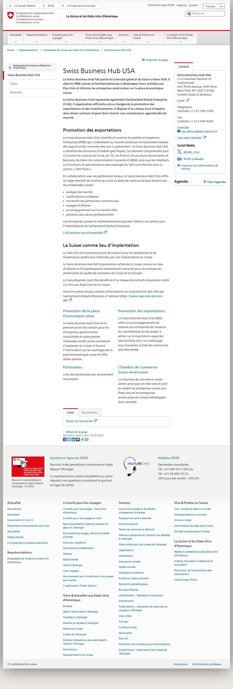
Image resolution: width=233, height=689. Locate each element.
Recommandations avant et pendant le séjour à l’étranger (85, 526)
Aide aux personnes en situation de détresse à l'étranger (144, 537)
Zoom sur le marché (79, 421)
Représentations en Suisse (78, 655)
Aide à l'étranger (73, 565)
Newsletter (13, 514)
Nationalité (125, 633)
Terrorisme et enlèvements (78, 548)
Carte (181, 100)
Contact (182, 66)
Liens (68, 412)
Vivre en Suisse (182, 520)
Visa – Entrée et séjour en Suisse (192, 509)
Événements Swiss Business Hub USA (28, 526)
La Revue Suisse (128, 627)
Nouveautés (14, 509)
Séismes (67, 554)
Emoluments (126, 601)
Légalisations (126, 550)
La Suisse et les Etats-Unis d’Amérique (180, 36)
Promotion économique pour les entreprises (144, 644)
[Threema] (78, 439)
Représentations (36, 34)
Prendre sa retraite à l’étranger (80, 623)
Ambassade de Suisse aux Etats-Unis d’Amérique (71, 50)
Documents (89, 412)
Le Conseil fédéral (24, 5)
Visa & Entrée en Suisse (143, 36)
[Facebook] (65, 439)
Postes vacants (15, 537)
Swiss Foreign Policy (185, 580)
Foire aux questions (74, 542)
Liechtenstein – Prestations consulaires (141, 595)
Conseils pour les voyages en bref (82, 518)
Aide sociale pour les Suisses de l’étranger (143, 544)
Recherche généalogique (133, 584)
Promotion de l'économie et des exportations (193, 572)
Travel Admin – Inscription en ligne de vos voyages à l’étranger (143, 608)
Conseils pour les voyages (62, 36)
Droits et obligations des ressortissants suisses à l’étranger (85, 642)
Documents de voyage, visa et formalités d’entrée (86, 535)
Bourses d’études (128, 589)
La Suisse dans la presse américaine (27, 542)
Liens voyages (71, 570)
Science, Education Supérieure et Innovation (193, 563)
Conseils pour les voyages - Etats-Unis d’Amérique (84, 511)
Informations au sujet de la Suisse (193, 526)
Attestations (126, 555)
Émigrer (67, 606)
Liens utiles (125, 616)
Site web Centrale (189, 138)
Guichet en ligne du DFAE (69, 458)
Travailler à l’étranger (75, 617)
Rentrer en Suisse (73, 628)
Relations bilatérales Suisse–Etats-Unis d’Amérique (196, 554)
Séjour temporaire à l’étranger (80, 611)
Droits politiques (128, 524)
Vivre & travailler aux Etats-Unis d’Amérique (99, 36)
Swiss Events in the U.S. (20, 520)
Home (10, 50)
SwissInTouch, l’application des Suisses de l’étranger (143, 651)
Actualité (16, 34)
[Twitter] (69, 439)
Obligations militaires (131, 573)
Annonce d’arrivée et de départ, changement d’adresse (137, 511)
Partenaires (72, 367)
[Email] (86, 439)
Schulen (123, 621)
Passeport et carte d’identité (135, 518)
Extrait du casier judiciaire (134, 578)
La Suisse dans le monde (81, 5)
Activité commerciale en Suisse (192, 531)
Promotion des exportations (141, 311)
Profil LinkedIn (194, 159)
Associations (70, 649)
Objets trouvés (127, 567)
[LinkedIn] (74, 439)
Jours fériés (13, 531)
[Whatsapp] (82, 439)
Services (124, 34)
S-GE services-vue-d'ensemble (83, 233)
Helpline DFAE (169, 458)
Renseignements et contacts (190, 514)
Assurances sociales (130, 561)
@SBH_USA (191, 152)
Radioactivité (70, 559)
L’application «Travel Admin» (80, 585)
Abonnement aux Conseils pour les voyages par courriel (88, 578)
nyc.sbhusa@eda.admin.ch (199, 131)
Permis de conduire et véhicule (136, 529)
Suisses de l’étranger (74, 634)
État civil (123, 638)
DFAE (51, 5)
